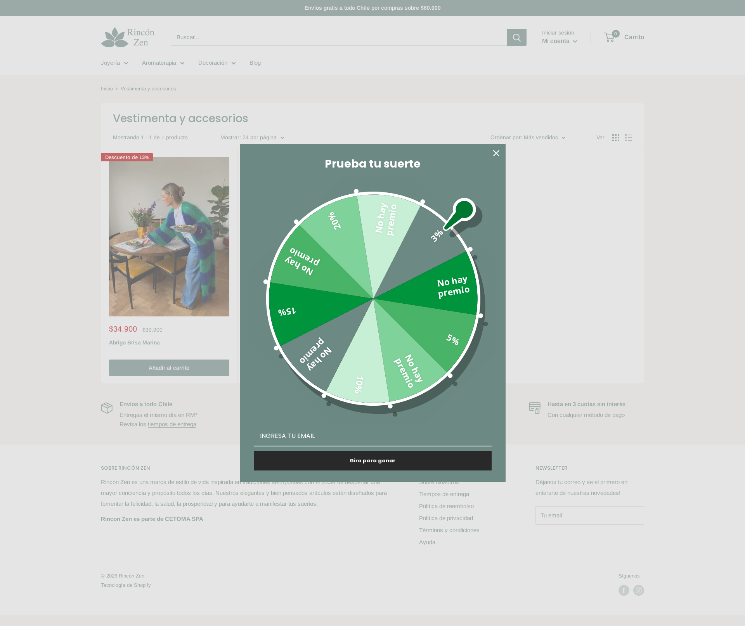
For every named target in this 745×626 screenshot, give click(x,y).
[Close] (496, 153)
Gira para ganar (372, 460)
